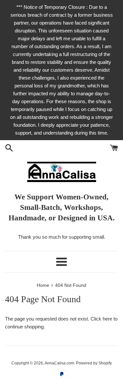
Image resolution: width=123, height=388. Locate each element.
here (107, 319)
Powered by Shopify (94, 363)
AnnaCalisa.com (59, 363)
